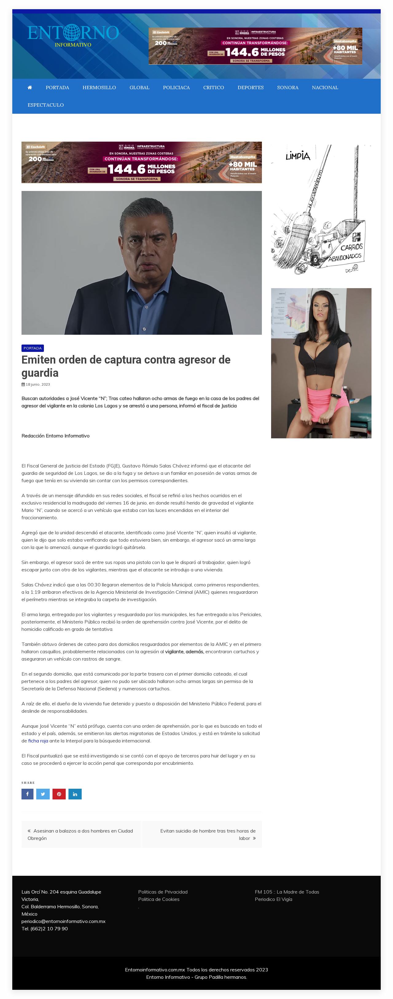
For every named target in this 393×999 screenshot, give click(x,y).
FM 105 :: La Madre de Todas (287, 892)
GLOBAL (140, 87)
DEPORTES (251, 87)
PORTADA (57, 87)
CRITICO (213, 87)
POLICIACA (176, 87)
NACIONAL (325, 87)
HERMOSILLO (99, 87)
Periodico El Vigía (273, 899)
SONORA (287, 87)
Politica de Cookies (159, 899)
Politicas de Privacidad (163, 892)
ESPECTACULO (46, 105)
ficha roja (38, 741)
